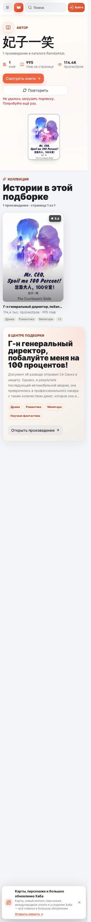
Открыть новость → (29, 914)
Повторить (38, 90)
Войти (79, 7)
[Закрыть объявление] (79, 902)
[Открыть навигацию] (7, 7)
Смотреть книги (21, 78)
